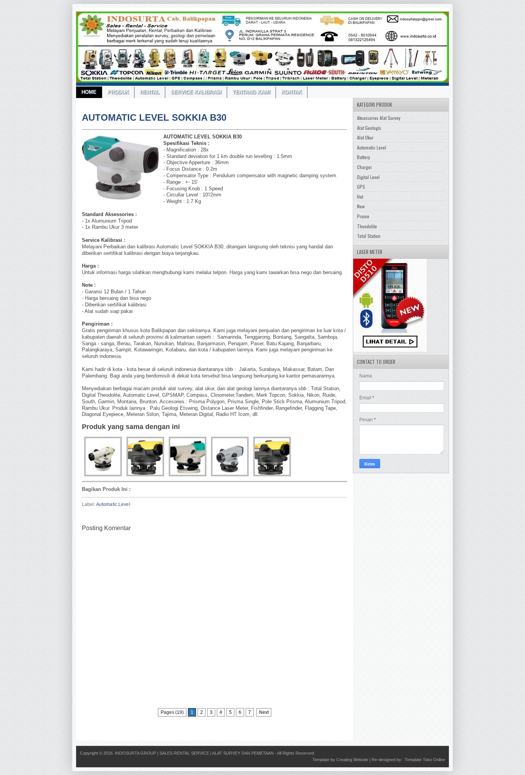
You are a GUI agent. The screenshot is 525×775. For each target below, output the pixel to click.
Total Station (368, 236)
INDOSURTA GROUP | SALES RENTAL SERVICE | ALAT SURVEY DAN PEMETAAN (194, 753)
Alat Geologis (369, 128)
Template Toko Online (425, 759)
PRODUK (118, 92)
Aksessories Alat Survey (378, 118)
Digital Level (368, 177)
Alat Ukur (365, 137)
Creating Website (352, 759)
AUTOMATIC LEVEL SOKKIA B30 (154, 117)
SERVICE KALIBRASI (196, 92)
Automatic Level (113, 504)
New (361, 206)
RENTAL (149, 92)
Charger (364, 167)
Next (264, 712)
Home (88, 92)
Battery (363, 157)
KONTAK (291, 92)
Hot (360, 196)
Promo (363, 216)
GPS (361, 186)
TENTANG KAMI (251, 92)
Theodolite (367, 226)
